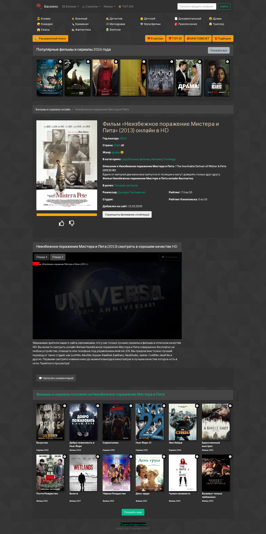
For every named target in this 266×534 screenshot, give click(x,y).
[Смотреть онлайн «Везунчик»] (50, 421)
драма (116, 152)
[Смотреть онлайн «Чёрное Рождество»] (116, 472)
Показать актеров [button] (126, 185)
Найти (224, 6)
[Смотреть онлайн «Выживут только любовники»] (216, 472)
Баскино (51, 6)
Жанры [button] (108, 6)
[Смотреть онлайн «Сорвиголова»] (116, 421)
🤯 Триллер (216, 24)
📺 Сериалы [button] (90, 6)
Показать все (218, 50)
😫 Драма (215, 18)
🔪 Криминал (80, 24)
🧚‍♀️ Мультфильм (150, 24)
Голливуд (169, 159)
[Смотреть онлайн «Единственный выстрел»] (216, 421)
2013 (123, 138)
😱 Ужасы (43, 29)
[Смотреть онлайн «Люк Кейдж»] (183, 421)
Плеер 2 (57, 257)
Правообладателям (133, 524)
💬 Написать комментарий (56, 378)
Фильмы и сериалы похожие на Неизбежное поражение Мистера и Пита (100, 394)
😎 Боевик (43, 18)
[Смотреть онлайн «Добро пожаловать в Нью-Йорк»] (83, 421)
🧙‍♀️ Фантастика (81, 29)
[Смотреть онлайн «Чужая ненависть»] (183, 472)
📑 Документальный (186, 18)
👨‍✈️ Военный (79, 18)
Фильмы (156, 159)
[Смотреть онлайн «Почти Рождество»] (50, 472)
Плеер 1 (42, 257)
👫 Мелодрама (115, 24)
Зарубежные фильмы (136, 159)
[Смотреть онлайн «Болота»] (83, 472)
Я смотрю (171, 257)
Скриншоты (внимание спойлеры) (127, 214)
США (117, 145)
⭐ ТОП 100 (125, 6)
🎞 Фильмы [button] (69, 6)
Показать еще (133, 512)
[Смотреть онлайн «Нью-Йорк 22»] (149, 421)
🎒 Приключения (185, 24)
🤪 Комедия (44, 24)
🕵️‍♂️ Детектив (114, 18)
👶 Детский (147, 18)
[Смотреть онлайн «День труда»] (149, 472)
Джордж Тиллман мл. (132, 192)
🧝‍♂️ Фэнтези (113, 29)
